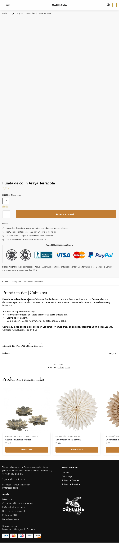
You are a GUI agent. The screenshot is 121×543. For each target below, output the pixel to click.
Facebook (6, 484)
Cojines (20, 13)
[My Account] (108, 5)
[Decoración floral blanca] (76, 409)
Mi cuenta (7, 499)
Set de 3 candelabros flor (18, 439)
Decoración (10, 436)
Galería (5, 281)
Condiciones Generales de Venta (17, 503)
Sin (6, 200)
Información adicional (33, 281)
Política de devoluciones (13, 507)
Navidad (77, 436)
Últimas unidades (31, 436)
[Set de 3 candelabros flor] (26, 409)
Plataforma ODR (9, 515)
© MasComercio (9, 526)
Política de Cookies (70, 480)
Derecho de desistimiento (14, 511)
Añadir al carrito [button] (27, 449)
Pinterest (6, 487)
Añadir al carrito (66, 214)
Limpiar (5, 206)
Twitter (16, 484)
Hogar (12, 13)
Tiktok (15, 487)
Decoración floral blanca (68, 439)
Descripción (16, 281)
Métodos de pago (10, 519)
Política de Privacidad (71, 484)
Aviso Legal (67, 476)
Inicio (4, 13)
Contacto (66, 472)
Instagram (25, 484)
